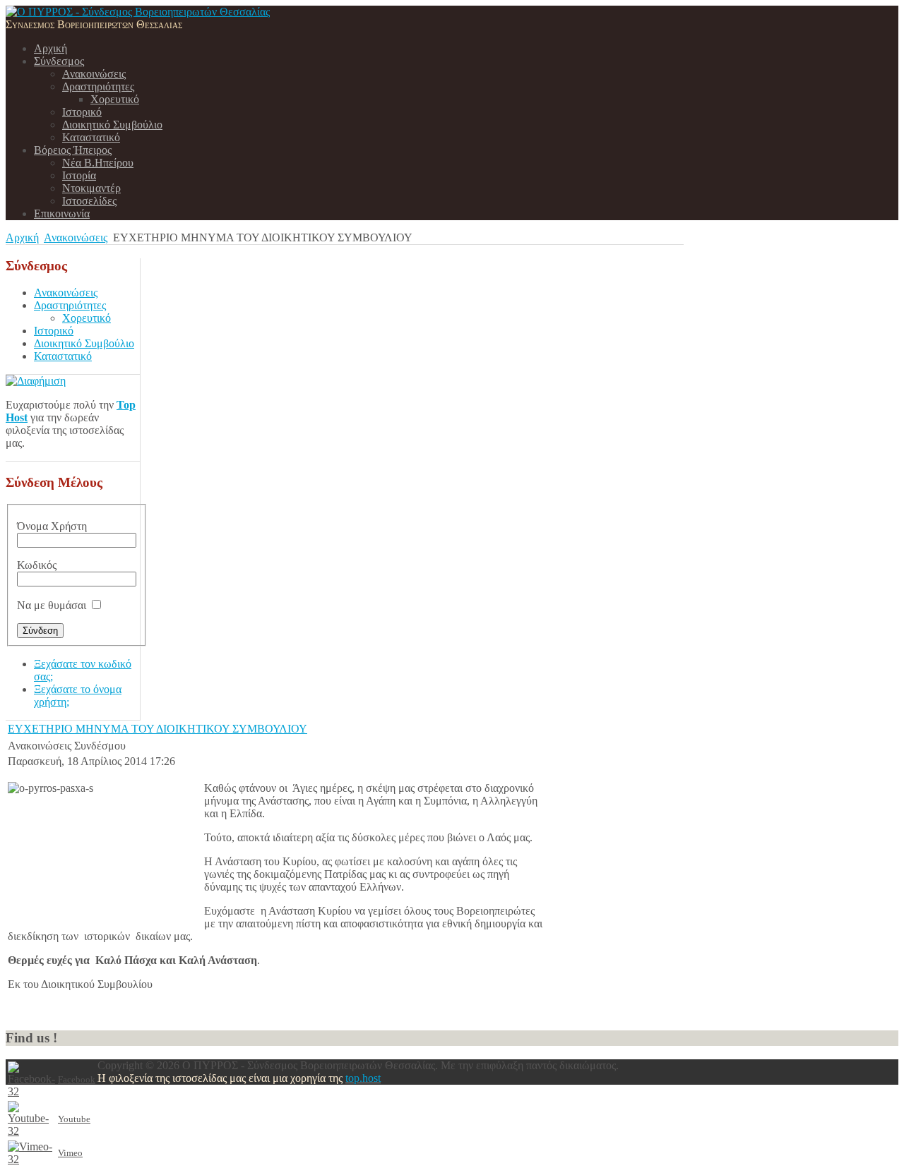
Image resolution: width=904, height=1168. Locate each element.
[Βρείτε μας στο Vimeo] (31, 1159)
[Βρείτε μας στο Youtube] (31, 1131)
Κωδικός (36, 565)
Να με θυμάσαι (51, 605)
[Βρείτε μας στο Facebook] (31, 1091)
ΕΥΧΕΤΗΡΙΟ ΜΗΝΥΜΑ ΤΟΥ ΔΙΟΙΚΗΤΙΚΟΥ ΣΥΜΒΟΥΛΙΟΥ (157, 729)
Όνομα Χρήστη (52, 526)
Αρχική (22, 237)
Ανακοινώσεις (75, 237)
